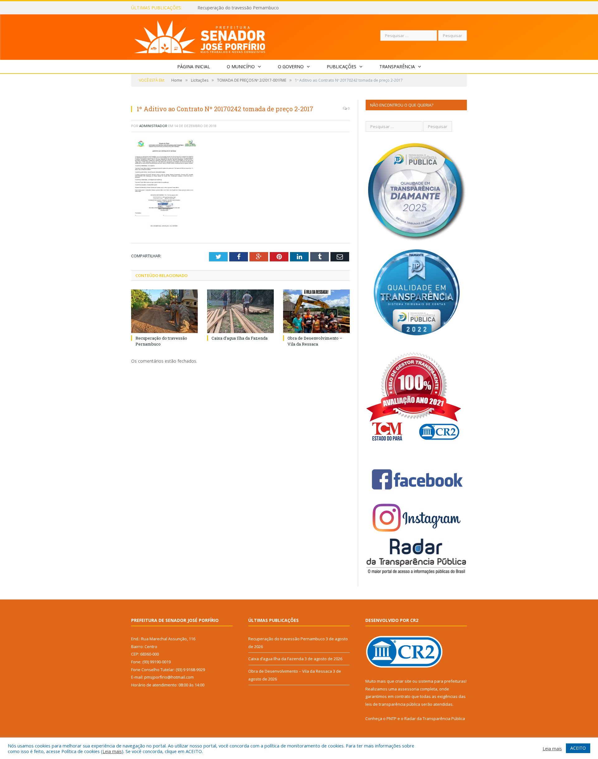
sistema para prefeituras (442, 681)
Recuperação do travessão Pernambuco (286, 639)
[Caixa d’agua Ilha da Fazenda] (240, 311)
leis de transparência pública (392, 704)
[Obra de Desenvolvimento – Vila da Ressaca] (316, 311)
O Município (241, 66)
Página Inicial (193, 66)
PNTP (391, 718)
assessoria (408, 689)
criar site (403, 681)
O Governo (291, 66)
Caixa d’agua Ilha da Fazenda (226, 8)
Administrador (153, 125)
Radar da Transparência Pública (434, 718)
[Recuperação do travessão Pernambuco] (164, 311)
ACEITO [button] (578, 748)
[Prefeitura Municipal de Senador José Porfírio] (199, 36)
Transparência (397, 66)
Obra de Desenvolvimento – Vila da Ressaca (314, 340)
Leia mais (112, 751)
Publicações (341, 66)
